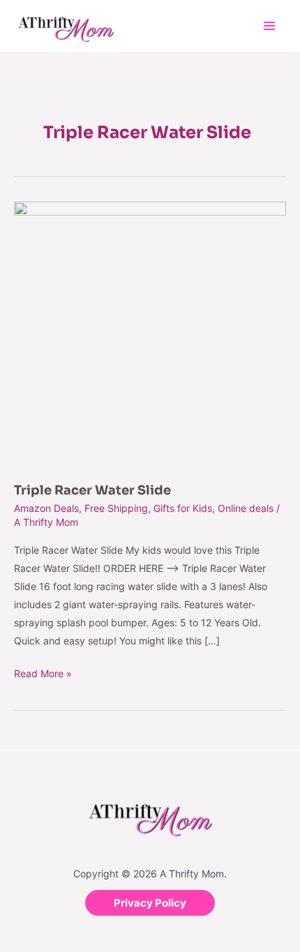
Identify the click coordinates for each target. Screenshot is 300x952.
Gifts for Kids (182, 508)
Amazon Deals (46, 508)
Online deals (245, 508)
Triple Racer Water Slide (92, 490)
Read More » (43, 672)
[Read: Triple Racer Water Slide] (150, 334)
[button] (150, 903)
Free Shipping (116, 508)
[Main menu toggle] (269, 26)
